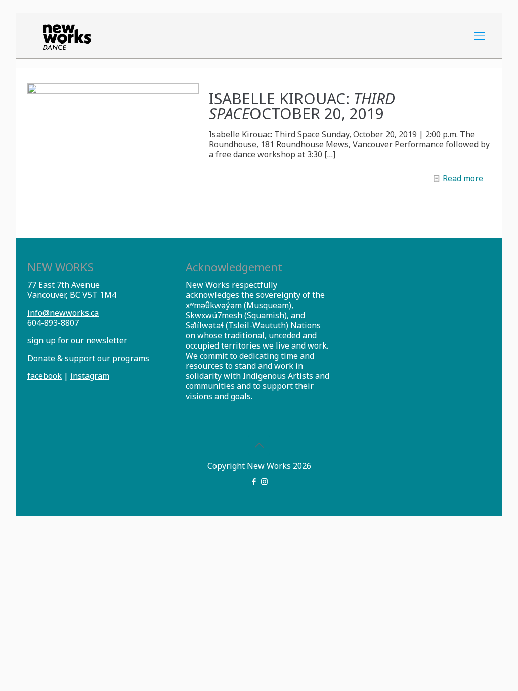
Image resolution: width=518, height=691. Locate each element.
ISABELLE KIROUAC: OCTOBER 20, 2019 (302, 106)
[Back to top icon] (259, 445)
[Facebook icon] (253, 481)
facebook (44, 375)
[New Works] (67, 35)
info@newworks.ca (63, 312)
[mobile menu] (479, 35)
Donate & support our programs (88, 358)
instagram (89, 375)
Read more (463, 178)
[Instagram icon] (264, 481)
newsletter (106, 340)
